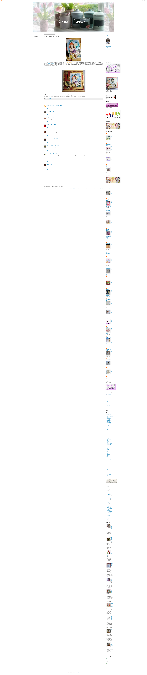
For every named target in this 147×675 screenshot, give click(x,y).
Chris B (107, 327)
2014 (107, 487)
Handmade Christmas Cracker (109, 435)
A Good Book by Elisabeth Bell (109, 414)
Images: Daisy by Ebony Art (109, 442)
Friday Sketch (109, 430)
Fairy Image (111, 618)
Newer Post (46, 188)
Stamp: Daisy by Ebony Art (109, 462)
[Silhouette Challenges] (109, 395)
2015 (107, 486)
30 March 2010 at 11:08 (58, 105)
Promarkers (108, 454)
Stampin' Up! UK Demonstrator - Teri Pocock (108, 189)
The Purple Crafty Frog (50, 63)
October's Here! (111, 363)
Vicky (107, 257)
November (109, 495)
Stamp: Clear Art (109, 460)
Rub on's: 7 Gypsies (108, 456)
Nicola (48, 164)
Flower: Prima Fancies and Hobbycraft (109, 429)
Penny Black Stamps (108, 452)
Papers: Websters (109, 448)
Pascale (107, 289)
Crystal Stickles (109, 423)
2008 (107, 518)
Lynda (48, 130)
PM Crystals (108, 453)
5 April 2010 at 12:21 (52, 164)
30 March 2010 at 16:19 (52, 130)
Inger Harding (108, 210)
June (108, 502)
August (108, 499)
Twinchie (108, 475)
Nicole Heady (109, 405)
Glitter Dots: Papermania (108, 433)
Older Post (101, 188)
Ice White (108, 438)
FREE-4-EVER (108, 337)
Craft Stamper (109, 422)
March (108, 506)
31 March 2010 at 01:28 (55, 145)
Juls (47, 124)
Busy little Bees (111, 246)
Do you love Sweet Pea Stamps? (109, 511)
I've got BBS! (111, 579)
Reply (47, 108)
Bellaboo (108, 417)
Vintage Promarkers (112, 631)
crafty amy (48, 153)
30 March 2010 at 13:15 (53, 117)
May (108, 503)
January (108, 515)
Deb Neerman (49, 145)
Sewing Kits (108, 457)
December (109, 494)
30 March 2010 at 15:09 (52, 124)
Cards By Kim (108, 268)
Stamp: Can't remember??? (109, 459)
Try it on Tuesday (108, 134)
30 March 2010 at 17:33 (54, 138)
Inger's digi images (109, 443)
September (109, 498)
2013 (107, 489)
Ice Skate (108, 437)
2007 (107, 519)
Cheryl (48, 111)
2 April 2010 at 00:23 (53, 153)
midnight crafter (108, 243)
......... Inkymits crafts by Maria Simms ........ (108, 279)
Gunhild (107, 252)
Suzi (106, 219)
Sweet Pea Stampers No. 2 (109, 508)
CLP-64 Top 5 (111, 169)
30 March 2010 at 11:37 (52, 111)
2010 (107, 493)
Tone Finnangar (109, 474)
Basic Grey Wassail (110, 416)
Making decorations (112, 605)
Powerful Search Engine (50, 105)
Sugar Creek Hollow (108, 469)
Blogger (77, 672)
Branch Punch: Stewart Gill (109, 419)
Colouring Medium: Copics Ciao (109, 421)
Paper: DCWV (109, 444)
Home (74, 188)
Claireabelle (48, 138)
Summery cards (111, 303)
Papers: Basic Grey (109, 445)
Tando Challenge (109, 473)
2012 (107, 490)
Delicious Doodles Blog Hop (109, 425)
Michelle (48, 117)
